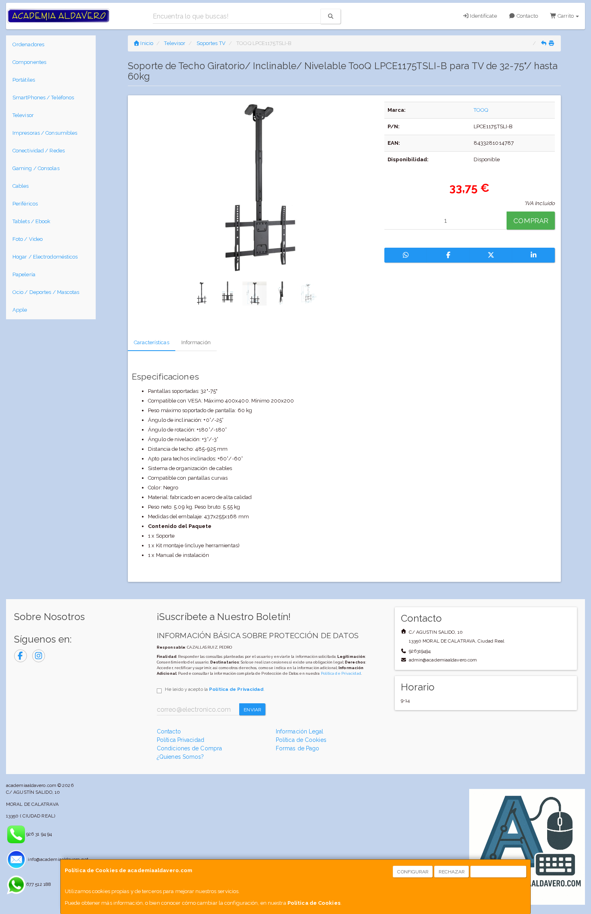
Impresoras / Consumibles (44, 133)
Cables (20, 186)
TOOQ (481, 110)
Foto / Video (27, 239)
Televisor (23, 115)
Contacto (526, 16)
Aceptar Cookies (499, 872)
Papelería (23, 274)
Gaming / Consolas (36, 168)
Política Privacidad (180, 740)
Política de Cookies (314, 903)
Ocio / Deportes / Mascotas (46, 292)
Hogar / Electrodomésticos (45, 257)
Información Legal (300, 731)
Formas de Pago (297, 748)
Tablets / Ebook (31, 221)
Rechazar (452, 872)
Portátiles (23, 80)
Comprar (530, 221)
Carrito (565, 16)
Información (196, 342)
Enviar (252, 710)
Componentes (29, 62)
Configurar (413, 872)
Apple (19, 310)
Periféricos (25, 204)
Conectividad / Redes (38, 151)
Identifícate (483, 16)
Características (151, 342)
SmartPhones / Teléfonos (43, 97)
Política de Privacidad (341, 673)
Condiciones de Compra (189, 748)
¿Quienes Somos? (180, 757)
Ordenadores (28, 44)
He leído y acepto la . (215, 689)
